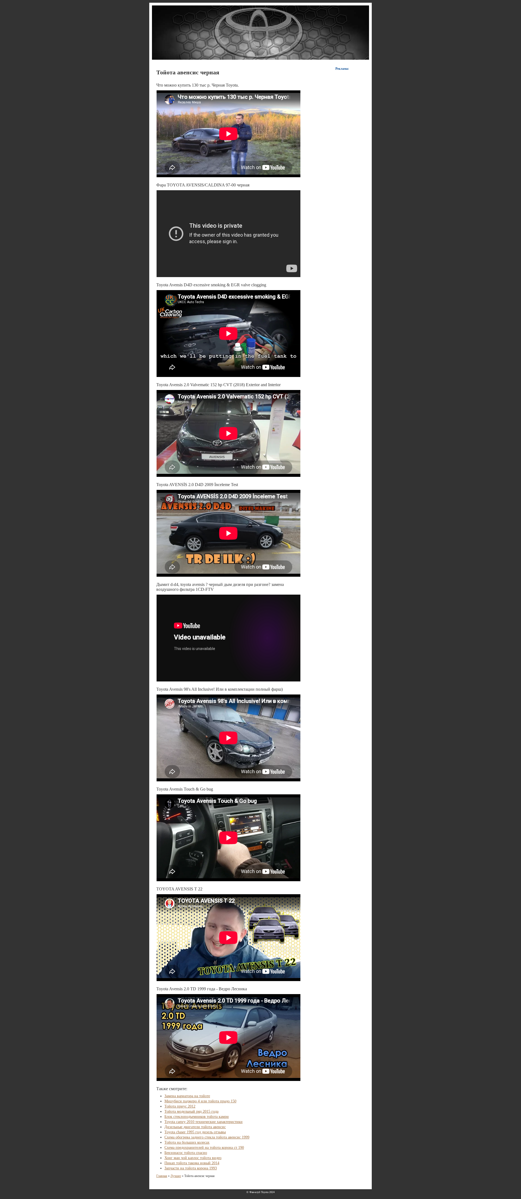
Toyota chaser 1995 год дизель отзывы (195, 1132)
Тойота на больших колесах (186, 1142)
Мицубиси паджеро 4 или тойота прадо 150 (200, 1101)
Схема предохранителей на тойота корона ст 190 (204, 1148)
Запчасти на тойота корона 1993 (190, 1168)
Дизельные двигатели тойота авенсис (195, 1127)
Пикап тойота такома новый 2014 (191, 1163)
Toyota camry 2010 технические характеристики (203, 1122)
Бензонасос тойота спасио (185, 1153)
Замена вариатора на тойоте (187, 1096)
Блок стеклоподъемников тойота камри (196, 1117)
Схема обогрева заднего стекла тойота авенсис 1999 (206, 1137)
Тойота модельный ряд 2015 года (191, 1111)
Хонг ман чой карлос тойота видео (192, 1158)
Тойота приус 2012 (179, 1106)
